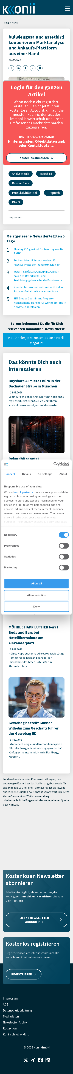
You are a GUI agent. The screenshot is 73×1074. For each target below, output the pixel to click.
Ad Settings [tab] (45, 473)
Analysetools (20, 174)
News (15, 22)
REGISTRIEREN (21, 974)
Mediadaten (11, 1016)
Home (6, 22)
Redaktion (10, 1028)
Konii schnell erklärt (16, 1034)
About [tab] (63, 473)
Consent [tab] (9, 473)
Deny (36, 606)
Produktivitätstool (24, 193)
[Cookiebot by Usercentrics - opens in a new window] (53, 464)
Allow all (36, 583)
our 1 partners (23, 492)
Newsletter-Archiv (15, 1022)
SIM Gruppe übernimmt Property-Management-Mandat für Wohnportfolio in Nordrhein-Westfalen (40, 303)
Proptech (53, 193)
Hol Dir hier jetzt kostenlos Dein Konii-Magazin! (36, 340)
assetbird (46, 174)
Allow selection (36, 595)
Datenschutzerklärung (17, 1010)
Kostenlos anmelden (34, 158)
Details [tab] (26, 473)
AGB (6, 1004)
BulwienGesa (20, 183)
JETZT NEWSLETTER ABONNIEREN (34, 920)
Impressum (15, 217)
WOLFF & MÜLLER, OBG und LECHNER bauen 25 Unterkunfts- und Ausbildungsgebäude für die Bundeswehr (38, 276)
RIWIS (16, 202)
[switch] (64, 546)
